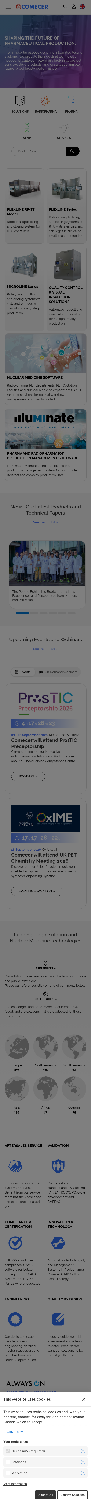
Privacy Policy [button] (13, 1431)
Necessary (28, 1451)
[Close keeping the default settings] (83, 1399)
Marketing (19, 1473)
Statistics (18, 1462)
